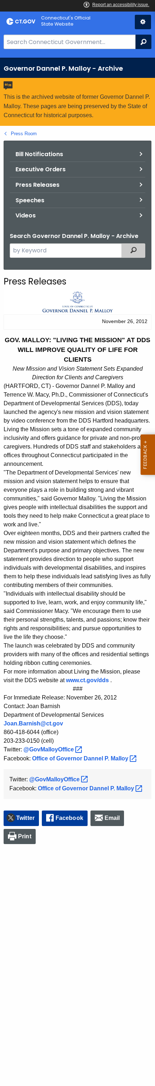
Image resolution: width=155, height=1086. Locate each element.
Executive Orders (40, 169)
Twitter (25, 818)
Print (24, 836)
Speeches (29, 200)
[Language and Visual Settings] (143, 22)
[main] (77, 572)
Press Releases (37, 185)
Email (112, 818)
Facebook (69, 818)
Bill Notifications (39, 154)
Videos (25, 215)
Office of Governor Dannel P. (81, 758)
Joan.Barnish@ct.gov (33, 723)
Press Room (24, 133)
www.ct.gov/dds (87, 680)
